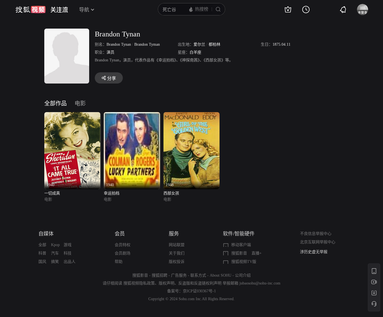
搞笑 (55, 262)
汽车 (55, 253)
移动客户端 (241, 245)
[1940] (72, 115)
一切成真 (52, 193)
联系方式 (198, 275)
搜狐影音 (239, 253)
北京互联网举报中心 (317, 242)
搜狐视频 (30, 9)
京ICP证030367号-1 (199, 291)
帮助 (119, 262)
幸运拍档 (111, 193)
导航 (84, 9)
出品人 (69, 262)
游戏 (67, 245)
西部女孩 (171, 193)
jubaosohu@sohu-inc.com (259, 283)
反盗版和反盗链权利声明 (200, 283)
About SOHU (220, 275)
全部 (42, 245)
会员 (120, 234)
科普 (42, 253)
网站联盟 (176, 245)
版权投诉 (176, 262)
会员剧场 (122, 253)
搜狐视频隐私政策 (139, 283)
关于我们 (176, 253)
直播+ (257, 253)
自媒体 (46, 234)
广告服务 (179, 275)
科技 (67, 253)
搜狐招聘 (159, 275)
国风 (42, 262)
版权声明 (166, 283)
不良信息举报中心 (315, 234)
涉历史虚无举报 (313, 252)
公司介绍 (243, 275)
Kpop (55, 245)
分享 (111, 78)
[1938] (191, 115)
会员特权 (122, 245)
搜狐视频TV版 (243, 262)
